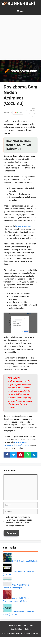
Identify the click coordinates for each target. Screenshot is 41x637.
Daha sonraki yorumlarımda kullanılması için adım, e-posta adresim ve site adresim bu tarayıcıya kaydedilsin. (19, 521)
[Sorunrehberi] (18, 4)
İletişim (28, 629)
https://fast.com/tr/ (23, 226)
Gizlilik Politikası (15, 625)
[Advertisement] (20, 38)
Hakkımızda (28, 625)
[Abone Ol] (18, 113)
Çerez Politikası (17, 629)
